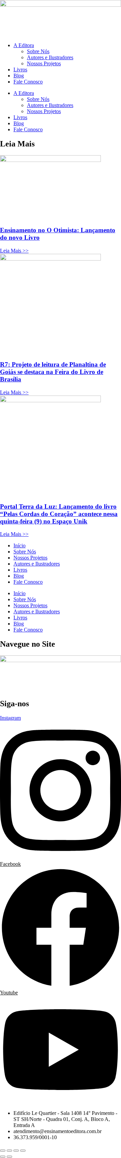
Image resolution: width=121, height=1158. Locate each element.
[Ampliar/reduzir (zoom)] (2, 1151)
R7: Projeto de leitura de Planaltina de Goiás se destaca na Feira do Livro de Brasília (53, 372)
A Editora (23, 45)
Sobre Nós (38, 51)
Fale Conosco (28, 81)
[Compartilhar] (16, 1151)
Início (19, 545)
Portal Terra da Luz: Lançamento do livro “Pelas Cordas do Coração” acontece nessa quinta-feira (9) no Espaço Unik (59, 514)
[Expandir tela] (9, 1151)
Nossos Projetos (44, 63)
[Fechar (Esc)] (23, 1151)
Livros (20, 69)
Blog (18, 75)
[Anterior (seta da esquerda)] (2, 1157)
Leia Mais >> (14, 250)
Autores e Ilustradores (50, 57)
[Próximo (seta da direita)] (9, 1157)
